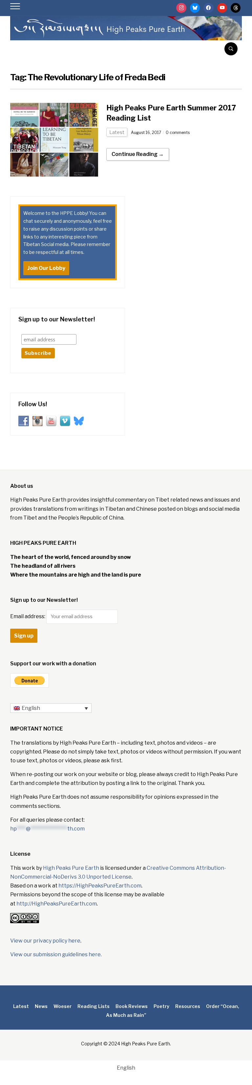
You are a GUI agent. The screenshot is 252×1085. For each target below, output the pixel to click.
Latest (116, 132)
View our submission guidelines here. (56, 954)
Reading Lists (93, 1006)
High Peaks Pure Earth (71, 868)
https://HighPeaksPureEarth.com (99, 886)
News (41, 1006)
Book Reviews (132, 1006)
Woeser (62, 1006)
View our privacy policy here (45, 941)
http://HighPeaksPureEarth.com (56, 904)
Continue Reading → (138, 154)
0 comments (178, 132)
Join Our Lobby (46, 268)
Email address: (28, 616)
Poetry (161, 1006)
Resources (187, 1006)
